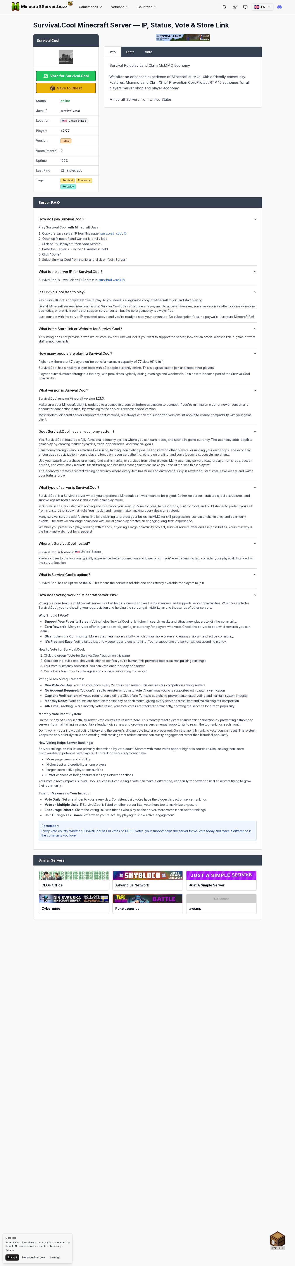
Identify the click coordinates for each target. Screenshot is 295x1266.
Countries (145, 7)
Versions (117, 7)
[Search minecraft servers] (224, 7)
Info (112, 52)
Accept (12, 1257)
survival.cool (70, 110)
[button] (277, 1240)
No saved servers (34, 1257)
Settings (55, 1257)
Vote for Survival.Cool (69, 76)
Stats (130, 52)
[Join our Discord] (279, 7)
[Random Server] (235, 7)
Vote (148, 52)
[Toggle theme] (245, 7)
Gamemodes (88, 7)
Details (9, 1250)
